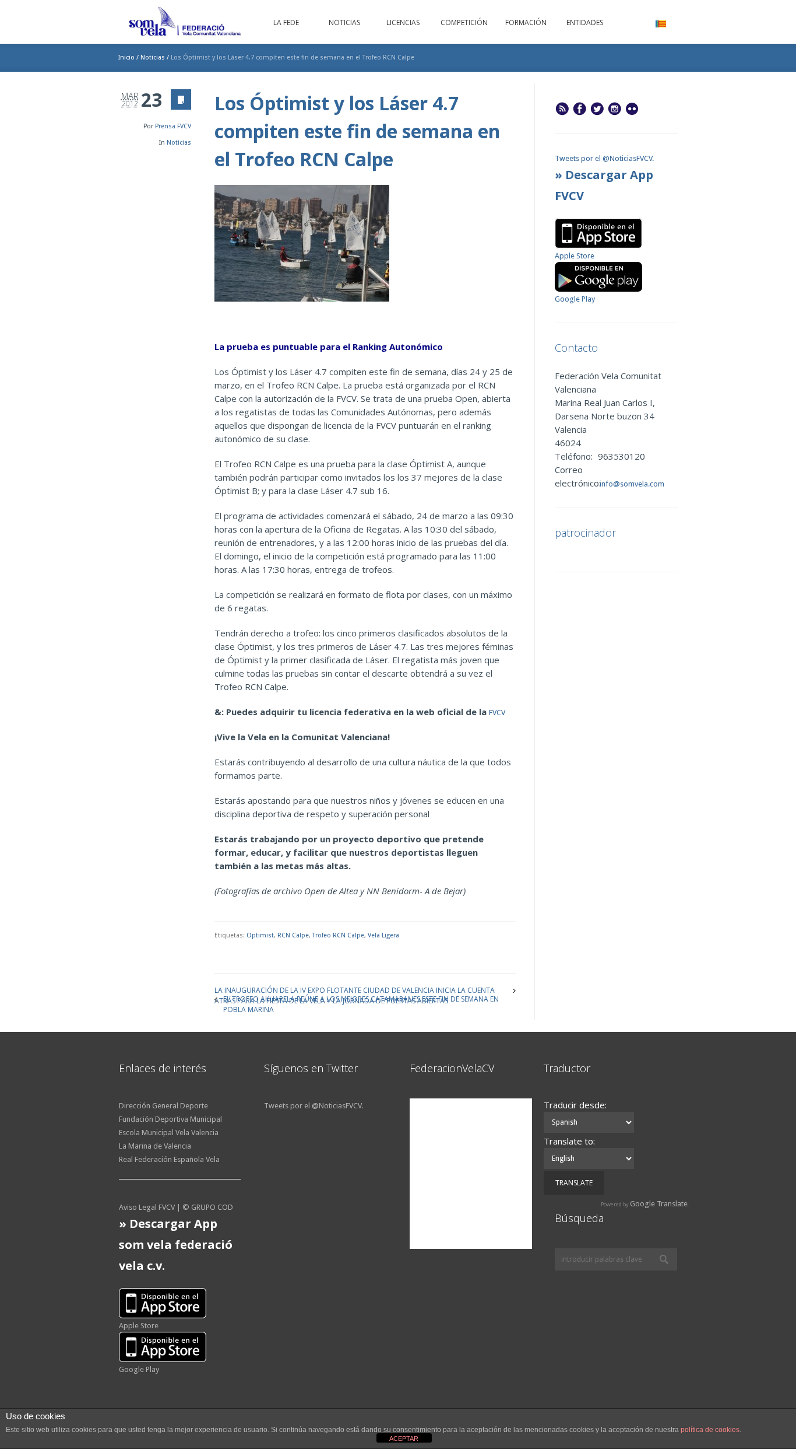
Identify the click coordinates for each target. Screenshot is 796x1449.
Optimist (260, 935)
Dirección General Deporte (163, 1105)
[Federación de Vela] (185, 23)
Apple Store (574, 255)
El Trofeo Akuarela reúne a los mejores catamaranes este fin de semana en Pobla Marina (361, 998)
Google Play (575, 299)
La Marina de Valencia (155, 1146)
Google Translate (659, 1203)
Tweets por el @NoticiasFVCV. (604, 158)
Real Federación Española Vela (169, 1159)
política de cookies (710, 1430)
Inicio (126, 57)
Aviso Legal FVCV (147, 1207)
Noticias (152, 57)
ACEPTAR (403, 1438)
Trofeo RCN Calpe (338, 935)
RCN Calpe (293, 935)
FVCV (497, 712)
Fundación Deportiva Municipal (170, 1119)
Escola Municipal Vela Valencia (169, 1132)
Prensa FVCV (173, 126)
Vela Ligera (383, 935)
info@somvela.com (631, 484)
